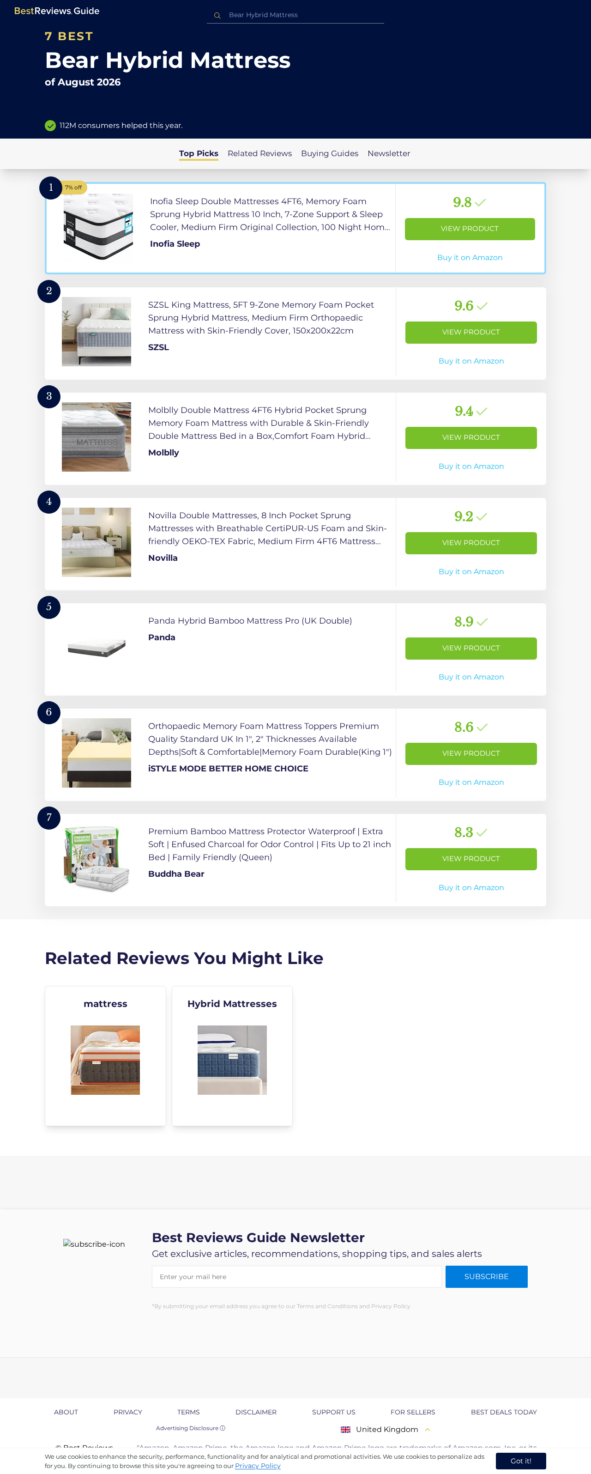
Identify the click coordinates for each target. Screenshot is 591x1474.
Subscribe (486, 1276)
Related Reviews (260, 153)
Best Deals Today (504, 1412)
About (66, 1412)
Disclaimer (256, 1412)
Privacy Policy (258, 1466)
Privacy (128, 1412)
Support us (334, 1412)
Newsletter (389, 153)
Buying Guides (329, 153)
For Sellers (413, 1412)
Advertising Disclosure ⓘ (190, 1428)
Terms (188, 1412)
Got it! (521, 1460)
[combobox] (295, 15)
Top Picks (198, 153)
